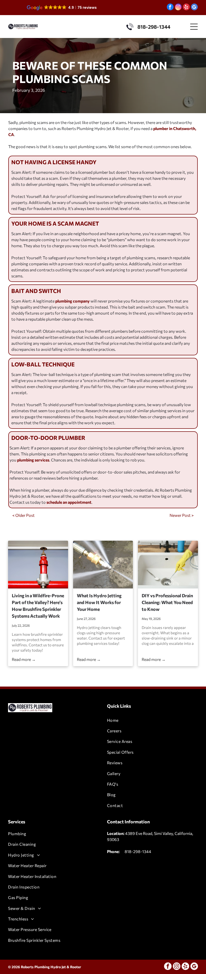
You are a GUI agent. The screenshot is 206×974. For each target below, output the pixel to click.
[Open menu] (194, 26)
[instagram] (178, 8)
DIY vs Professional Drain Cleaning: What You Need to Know (167, 602)
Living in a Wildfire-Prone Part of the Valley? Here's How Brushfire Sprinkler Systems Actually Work (38, 606)
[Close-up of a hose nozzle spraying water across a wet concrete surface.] (103, 564)
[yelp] (186, 8)
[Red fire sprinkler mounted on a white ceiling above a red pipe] (38, 564)
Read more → (24, 659)
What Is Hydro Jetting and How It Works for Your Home (99, 602)
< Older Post (23, 515)
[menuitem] (152, 720)
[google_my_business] (194, 8)
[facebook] (170, 8)
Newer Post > (182, 515)
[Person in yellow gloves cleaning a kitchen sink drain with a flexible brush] (168, 564)
